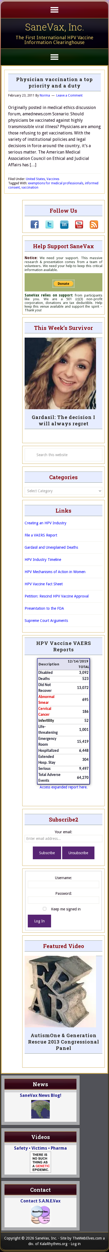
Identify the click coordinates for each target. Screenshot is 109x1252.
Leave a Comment (69, 95)
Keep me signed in (66, 909)
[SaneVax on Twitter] (46, 227)
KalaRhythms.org (53, 1244)
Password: (63, 893)
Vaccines (53, 179)
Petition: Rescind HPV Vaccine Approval (57, 596)
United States (35, 179)
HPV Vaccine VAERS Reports (63, 646)
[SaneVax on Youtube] (76, 227)
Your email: (63, 832)
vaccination (29, 187)
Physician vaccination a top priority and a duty (54, 82)
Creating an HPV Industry (45, 523)
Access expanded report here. (64, 787)
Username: (63, 878)
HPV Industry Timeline (43, 559)
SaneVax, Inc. (54, 26)
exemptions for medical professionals (55, 183)
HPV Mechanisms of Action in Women (55, 572)
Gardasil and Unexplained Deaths (51, 547)
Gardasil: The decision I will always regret (63, 420)
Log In (39, 921)
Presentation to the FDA (44, 608)
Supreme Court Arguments (46, 620)
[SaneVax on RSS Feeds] (90, 227)
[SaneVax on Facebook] (34, 227)
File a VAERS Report (41, 535)
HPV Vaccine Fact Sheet (44, 584)
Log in (76, 1244)
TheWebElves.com (87, 1238)
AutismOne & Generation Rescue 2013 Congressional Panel (63, 1041)
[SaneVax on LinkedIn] (61, 227)
